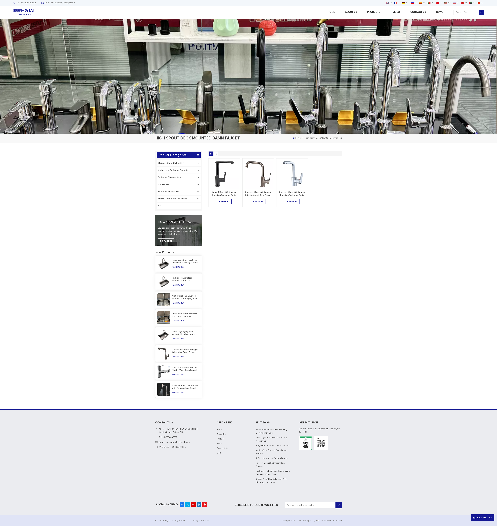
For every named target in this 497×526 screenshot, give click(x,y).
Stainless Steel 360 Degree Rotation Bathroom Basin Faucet (292, 194)
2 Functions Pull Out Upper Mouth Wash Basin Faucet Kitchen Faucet (184, 369)
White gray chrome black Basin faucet (271, 452)
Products (373, 12)
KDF (160, 206)
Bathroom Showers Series (170, 177)
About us (351, 12)
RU (416, 3)
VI (466, 3)
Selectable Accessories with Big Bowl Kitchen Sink (271, 431)
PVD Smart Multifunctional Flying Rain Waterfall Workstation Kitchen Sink (184, 315)
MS (449, 3)
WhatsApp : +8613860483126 (172, 447)
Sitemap (292, 521)
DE (407, 3)
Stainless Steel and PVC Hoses (172, 199)
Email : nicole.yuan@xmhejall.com (174, 442)
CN (482, 3)
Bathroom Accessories (169, 192)
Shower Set (163, 184)
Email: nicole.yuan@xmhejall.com (60, 3)
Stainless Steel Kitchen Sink (171, 163)
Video (396, 12)
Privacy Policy (309, 521)
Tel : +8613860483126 (26, 3)
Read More (177, 267)
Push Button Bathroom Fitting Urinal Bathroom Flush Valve (273, 472)
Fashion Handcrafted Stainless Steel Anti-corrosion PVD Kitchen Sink (184, 279)
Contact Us (166, 241)
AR (474, 3)
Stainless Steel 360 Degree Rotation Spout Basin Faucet (258, 193)
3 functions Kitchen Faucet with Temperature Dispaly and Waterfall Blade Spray (185, 387)
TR (441, 3)
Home (331, 12)
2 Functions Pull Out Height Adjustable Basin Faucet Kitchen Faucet (185, 351)
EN (391, 3)
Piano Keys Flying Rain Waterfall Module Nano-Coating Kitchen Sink (183, 333)
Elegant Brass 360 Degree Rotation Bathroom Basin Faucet (224, 194)
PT (433, 3)
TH (458, 3)
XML (299, 521)
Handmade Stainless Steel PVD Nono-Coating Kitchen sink (185, 261)
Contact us (418, 12)
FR (399, 3)
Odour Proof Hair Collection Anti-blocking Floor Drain (272, 481)
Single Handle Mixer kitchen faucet (272, 446)
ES (424, 3)
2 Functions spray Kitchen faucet (272, 458)
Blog (219, 453)
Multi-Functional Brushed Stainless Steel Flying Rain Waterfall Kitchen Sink (184, 297)
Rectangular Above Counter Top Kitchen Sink (271, 439)
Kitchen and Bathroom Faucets (173, 170)
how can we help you (175, 222)
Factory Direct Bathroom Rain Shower (270, 464)
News (439, 12)
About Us (221, 434)
